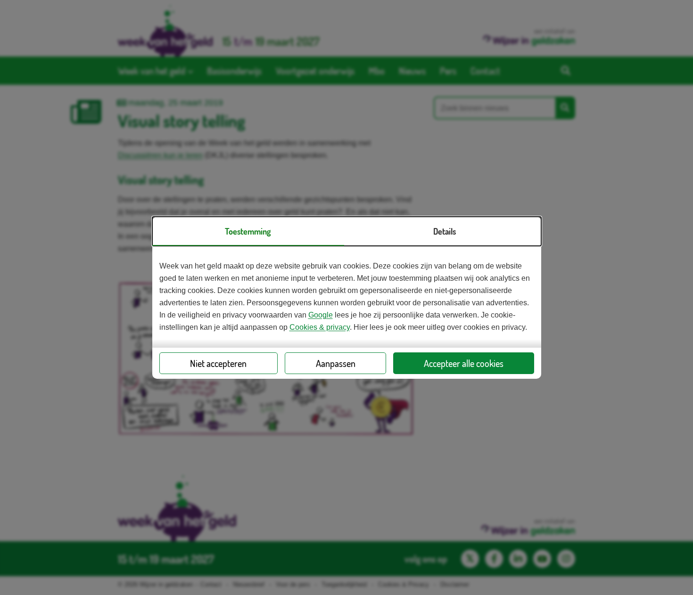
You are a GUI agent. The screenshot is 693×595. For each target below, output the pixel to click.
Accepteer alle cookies (463, 363)
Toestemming (248, 231)
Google (320, 315)
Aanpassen (335, 363)
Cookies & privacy (319, 327)
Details (444, 231)
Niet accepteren (218, 363)
